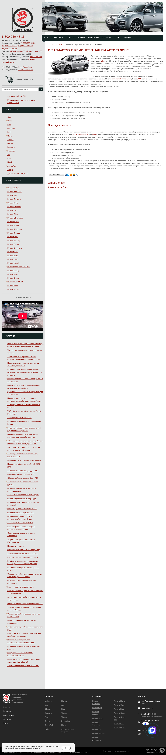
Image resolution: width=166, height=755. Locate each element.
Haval (9, 136)
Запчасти (46, 37)
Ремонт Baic (12, 255)
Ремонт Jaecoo (13, 259)
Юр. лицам (106, 37)
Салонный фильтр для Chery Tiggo (22, 474)
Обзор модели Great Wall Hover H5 (22, 509)
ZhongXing (11, 166)
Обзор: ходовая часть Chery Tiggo (21, 498)
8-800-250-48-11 (13, 36)
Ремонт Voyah (13, 263)
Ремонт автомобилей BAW (18, 267)
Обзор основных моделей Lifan (20, 512)
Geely (9, 121)
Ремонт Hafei (12, 203)
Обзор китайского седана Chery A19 (22, 478)
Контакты (127, 37)
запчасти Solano (119, 79)
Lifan (9, 125)
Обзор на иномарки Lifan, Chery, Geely (23, 550)
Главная (51, 44)
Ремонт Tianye (13, 214)
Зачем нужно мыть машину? (19, 418)
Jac (8, 155)
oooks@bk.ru (36, 57)
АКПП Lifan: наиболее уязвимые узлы (23, 495)
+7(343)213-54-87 (9, 48)
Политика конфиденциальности (116, 751)
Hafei (9, 162)
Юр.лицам (7, 719)
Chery (9, 117)
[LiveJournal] (76, 174)
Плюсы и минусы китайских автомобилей (25, 604)
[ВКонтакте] (65, 174)
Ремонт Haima (13, 289)
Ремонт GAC (12, 252)
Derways (11, 147)
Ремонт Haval (13, 222)
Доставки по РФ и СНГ (16, 96)
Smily (129, 79)
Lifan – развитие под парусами (20, 587)
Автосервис (58, 37)
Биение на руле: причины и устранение (24, 460)
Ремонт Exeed (13, 225)
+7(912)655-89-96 (27, 43)
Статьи (117, 37)
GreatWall (11, 128)
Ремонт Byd (12, 195)
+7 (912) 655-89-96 (150, 721)
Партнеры (81, 37)
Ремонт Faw (12, 286)
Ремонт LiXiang (13, 240)
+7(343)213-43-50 (9, 46)
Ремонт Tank (12, 237)
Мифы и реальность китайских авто (22, 557)
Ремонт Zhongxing (15, 218)
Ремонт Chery (13, 270)
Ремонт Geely (13, 278)
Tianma (10, 140)
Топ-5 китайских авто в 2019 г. (20, 523)
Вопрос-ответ (93, 37)
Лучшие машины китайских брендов (22, 553)
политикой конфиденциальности (29, 748)
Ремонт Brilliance (14, 192)
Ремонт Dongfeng (14, 248)
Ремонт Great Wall (15, 282)
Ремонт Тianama (14, 207)
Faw (9, 158)
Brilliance (11, 151)
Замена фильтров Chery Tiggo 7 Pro (22, 470)
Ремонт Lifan (12, 274)
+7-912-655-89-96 (25, 70)
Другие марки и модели (17, 173)
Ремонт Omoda (13, 233)
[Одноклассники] (71, 174)
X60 (139, 79)
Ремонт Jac (12, 210)
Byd (9, 132)
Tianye (10, 170)
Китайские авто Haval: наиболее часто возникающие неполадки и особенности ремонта (24, 372)
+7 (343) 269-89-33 (34, 51)
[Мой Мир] (73, 174)
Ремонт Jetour (13, 244)
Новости (70, 37)
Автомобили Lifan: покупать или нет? (23, 666)
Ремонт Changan (14, 229)
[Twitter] (68, 174)
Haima (10, 143)
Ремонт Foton (13, 188)
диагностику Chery (80, 134)
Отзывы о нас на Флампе (59, 187)
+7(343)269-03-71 (25, 46)
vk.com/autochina (24, 67)
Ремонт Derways (14, 199)
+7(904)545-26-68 (17, 51)
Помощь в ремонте (15, 546)
